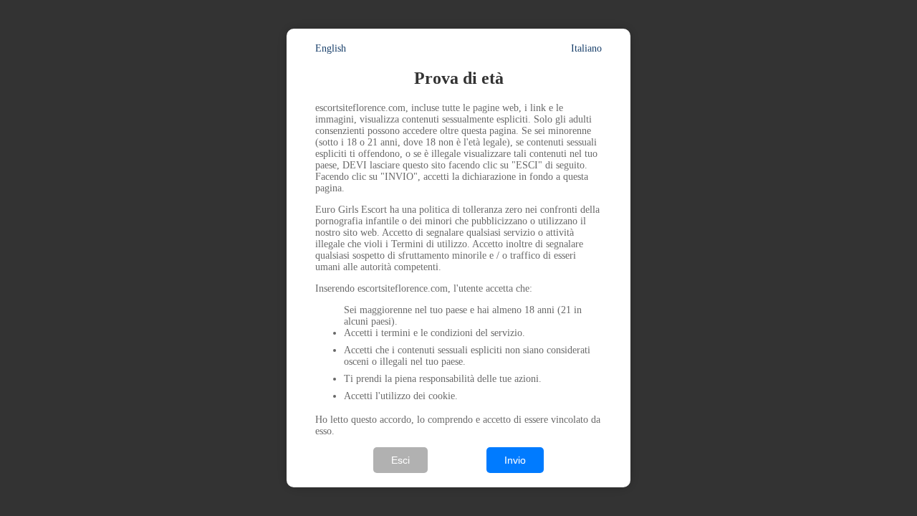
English (330, 48)
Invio (515, 460)
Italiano (586, 48)
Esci (400, 460)
